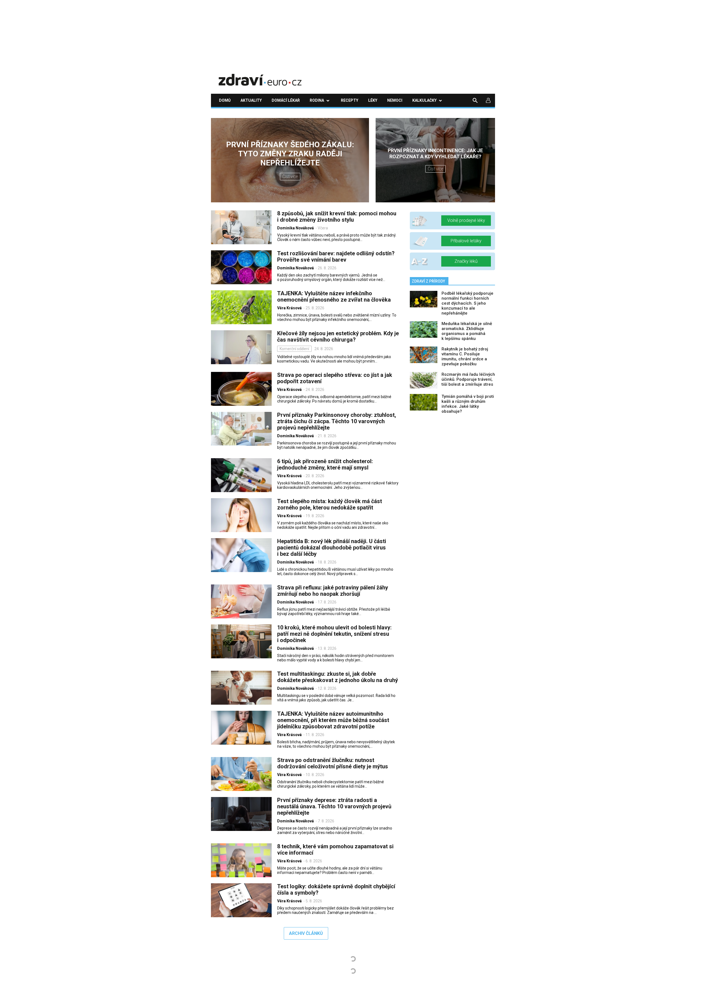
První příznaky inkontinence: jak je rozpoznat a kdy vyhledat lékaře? (435, 153)
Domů (225, 100)
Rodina (317, 100)
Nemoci (394, 100)
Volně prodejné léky (466, 220)
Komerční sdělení (294, 349)
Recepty (349, 100)
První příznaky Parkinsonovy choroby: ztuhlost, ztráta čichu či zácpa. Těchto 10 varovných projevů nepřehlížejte (336, 421)
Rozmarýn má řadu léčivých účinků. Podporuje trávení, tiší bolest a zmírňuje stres (468, 379)
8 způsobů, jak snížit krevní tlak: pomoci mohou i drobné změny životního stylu (336, 216)
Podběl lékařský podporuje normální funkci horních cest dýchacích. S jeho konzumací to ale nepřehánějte (467, 303)
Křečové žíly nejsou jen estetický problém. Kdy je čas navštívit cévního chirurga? (338, 336)
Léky (372, 100)
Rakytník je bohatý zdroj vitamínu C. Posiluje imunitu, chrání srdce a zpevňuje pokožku (465, 356)
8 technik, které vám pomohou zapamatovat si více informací (335, 849)
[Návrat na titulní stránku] (260, 76)
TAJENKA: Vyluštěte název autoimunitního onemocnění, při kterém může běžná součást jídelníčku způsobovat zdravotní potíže (333, 720)
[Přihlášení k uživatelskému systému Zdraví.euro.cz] (488, 100)
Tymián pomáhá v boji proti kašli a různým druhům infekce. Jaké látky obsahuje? (468, 404)
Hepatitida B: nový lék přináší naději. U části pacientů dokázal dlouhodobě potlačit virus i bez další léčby (331, 547)
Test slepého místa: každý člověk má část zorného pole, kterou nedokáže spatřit (329, 504)
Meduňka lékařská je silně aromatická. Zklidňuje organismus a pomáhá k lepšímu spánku (467, 331)
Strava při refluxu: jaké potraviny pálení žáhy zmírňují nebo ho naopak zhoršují (332, 590)
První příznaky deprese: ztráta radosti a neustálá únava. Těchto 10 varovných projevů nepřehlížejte (334, 806)
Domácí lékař (286, 100)
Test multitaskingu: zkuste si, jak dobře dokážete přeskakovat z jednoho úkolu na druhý (337, 676)
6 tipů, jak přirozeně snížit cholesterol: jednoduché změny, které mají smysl (325, 464)
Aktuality (251, 100)
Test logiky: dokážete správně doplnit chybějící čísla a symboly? (336, 889)
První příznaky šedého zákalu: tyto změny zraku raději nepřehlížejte (290, 153)
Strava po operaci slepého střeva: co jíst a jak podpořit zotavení (334, 378)
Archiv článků (306, 933)
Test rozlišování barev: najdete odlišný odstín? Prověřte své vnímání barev (336, 256)
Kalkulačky (424, 100)
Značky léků (466, 261)
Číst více (290, 176)
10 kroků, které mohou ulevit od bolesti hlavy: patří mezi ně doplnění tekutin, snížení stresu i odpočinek (334, 633)
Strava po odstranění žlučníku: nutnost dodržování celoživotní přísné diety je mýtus (332, 763)
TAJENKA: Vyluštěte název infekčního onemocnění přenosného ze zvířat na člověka (334, 296)
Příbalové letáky (466, 240)
